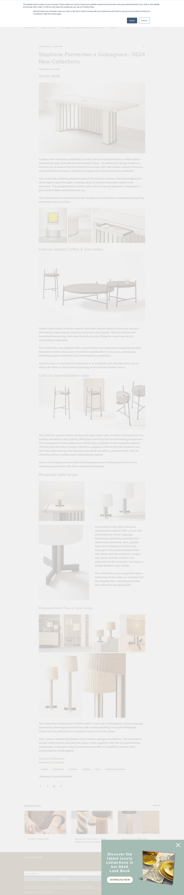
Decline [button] (144, 20)
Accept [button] (132, 20)
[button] (178, 845)
